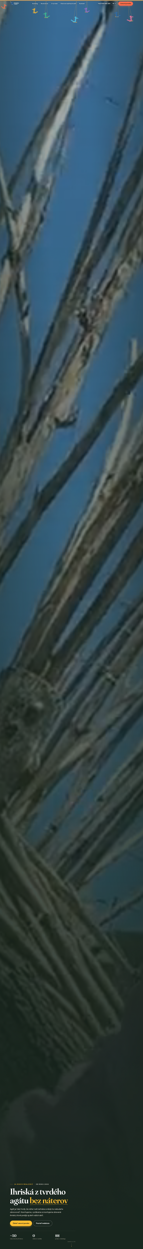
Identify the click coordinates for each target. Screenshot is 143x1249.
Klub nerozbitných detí (68, 3)
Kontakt (82, 3)
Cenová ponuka (125, 3)
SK (114, 4)
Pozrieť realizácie (42, 1223)
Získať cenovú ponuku (21, 1223)
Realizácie (44, 3)
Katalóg (35, 3)
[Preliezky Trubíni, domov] (14, 3)
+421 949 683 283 (104, 3)
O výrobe (54, 3)
